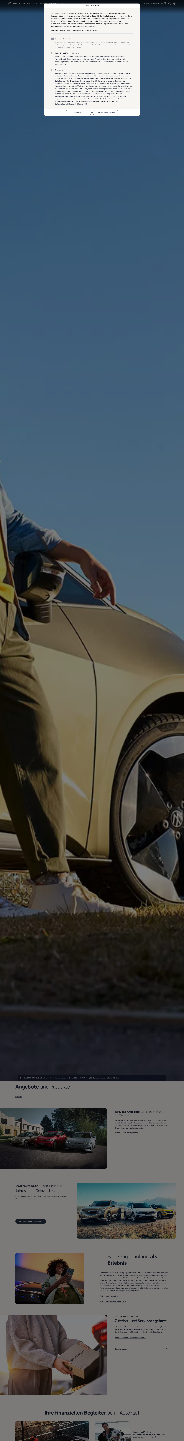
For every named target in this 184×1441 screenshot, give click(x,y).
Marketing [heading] (59, 70)
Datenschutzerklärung (87, 26)
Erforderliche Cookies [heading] (63, 39)
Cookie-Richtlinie (63, 26)
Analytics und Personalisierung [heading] (67, 53)
